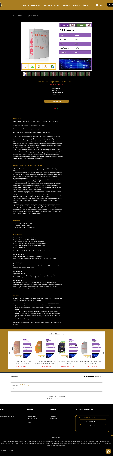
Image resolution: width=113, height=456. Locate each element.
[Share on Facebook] (51, 108)
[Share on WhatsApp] (58, 108)
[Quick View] (22, 348)
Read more (56, 94)
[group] (56, 353)
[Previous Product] (9, 353)
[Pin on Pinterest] (55, 108)
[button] (47, 5)
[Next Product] (104, 353)
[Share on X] (61, 108)
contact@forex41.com (7, 416)
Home (15, 16)
